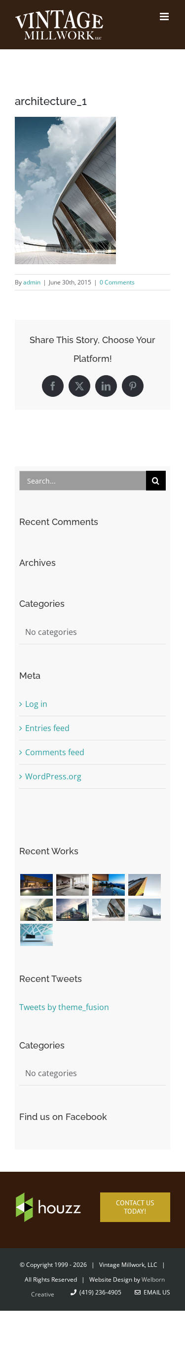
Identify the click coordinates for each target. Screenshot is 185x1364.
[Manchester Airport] (72, 909)
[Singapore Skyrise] (72, 885)
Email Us (155, 1292)
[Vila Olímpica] (36, 934)
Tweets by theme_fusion (64, 1007)
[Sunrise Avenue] (36, 885)
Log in (36, 704)
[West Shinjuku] (36, 909)
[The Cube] (144, 909)
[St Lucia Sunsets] (108, 885)
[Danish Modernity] (144, 885)
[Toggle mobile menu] (165, 16)
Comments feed (54, 752)
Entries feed (47, 728)
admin (31, 282)
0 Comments (117, 282)
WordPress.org (53, 776)
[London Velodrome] (108, 909)
